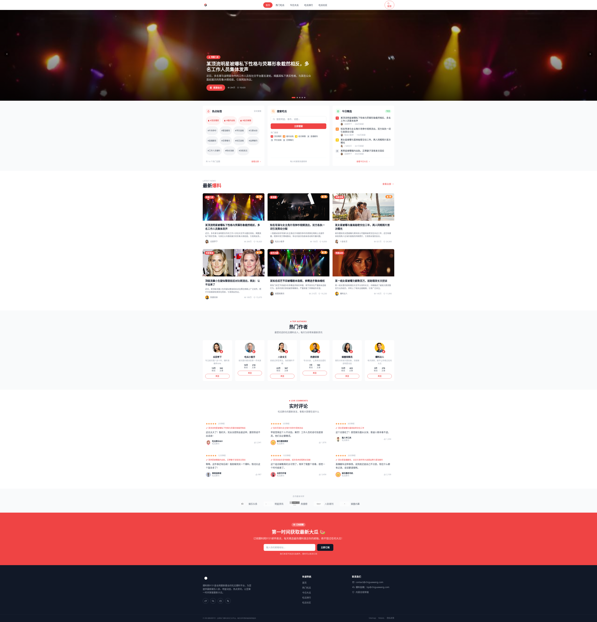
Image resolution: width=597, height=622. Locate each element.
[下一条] (590, 54)
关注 (217, 376)
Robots (381, 618)
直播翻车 (313, 136)
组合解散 (301, 136)
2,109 (388, 474)
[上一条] (7, 54)
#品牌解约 (253, 140)
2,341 (259, 442)
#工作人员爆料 (214, 150)
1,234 (388, 439)
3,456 (324, 474)
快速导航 (306, 576)
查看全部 (255, 161)
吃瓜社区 (323, 5)
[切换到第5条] (304, 97)
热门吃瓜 (280, 5)
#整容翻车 (225, 130)
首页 (268, 5)
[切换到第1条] (293, 97)
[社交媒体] (205, 601)
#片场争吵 (212, 130)
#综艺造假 (239, 140)
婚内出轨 (289, 136)
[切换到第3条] (299, 97)
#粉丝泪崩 (229, 150)
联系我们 (356, 576)
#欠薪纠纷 (253, 130)
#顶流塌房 (214, 120)
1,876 (324, 442)
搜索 (389, 6)
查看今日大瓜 (362, 161)
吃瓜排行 (308, 5)
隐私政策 (390, 618)
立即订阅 (325, 547)
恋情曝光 (289, 140)
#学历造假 (239, 130)
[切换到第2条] (297, 97)
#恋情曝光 (225, 140)
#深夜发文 (243, 150)
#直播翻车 (212, 140)
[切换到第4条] (302, 97)
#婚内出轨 (230, 120)
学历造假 (276, 140)
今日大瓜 (294, 5)
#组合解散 (247, 120)
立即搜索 (298, 126)
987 (259, 474)
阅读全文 (217, 87)
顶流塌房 (276, 136)
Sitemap (372, 618)
